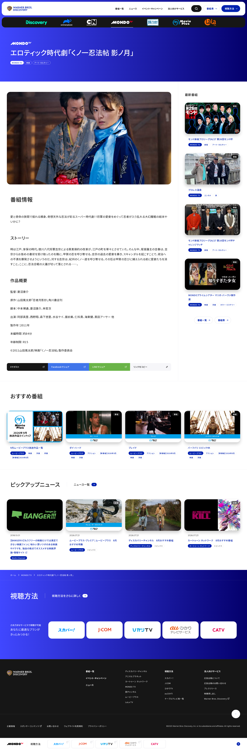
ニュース (133, 8)
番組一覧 (119, 8)
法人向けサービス (176, 8)
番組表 (210, 8)
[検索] (196, 8)
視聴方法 (229, 8)
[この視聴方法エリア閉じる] (238, 744)
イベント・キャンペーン (152, 8)
